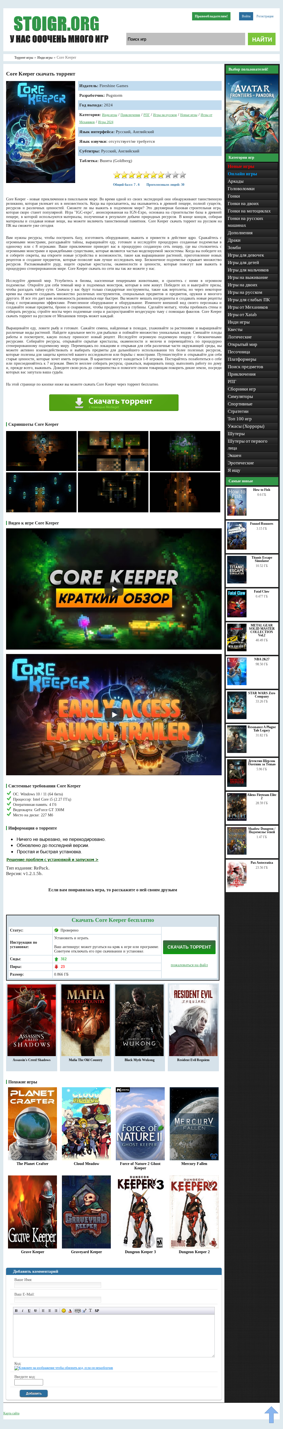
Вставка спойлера (97, 1310)
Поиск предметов (245, 366)
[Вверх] (271, 1414)
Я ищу (234, 470)
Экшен (234, 455)
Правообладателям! (211, 16)
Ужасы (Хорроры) (246, 426)
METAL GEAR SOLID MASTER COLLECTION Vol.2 (262, 630)
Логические (240, 337)
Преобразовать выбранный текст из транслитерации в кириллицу (90, 1310)
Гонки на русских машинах (245, 222)
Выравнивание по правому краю (56, 1310)
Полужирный (16, 1310)
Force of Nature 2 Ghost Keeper (140, 1166)
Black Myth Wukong (139, 1060)
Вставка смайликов (64, 1310)
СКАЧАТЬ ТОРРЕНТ (189, 947)
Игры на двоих (243, 284)
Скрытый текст (78, 1310)
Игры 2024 (105, 122)
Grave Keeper (32, 1252)
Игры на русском (165, 115)
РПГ (146, 115)
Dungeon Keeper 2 (194, 1252)
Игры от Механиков (248, 307)
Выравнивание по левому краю (43, 1310)
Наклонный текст (23, 1310)
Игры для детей (243, 262)
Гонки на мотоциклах (249, 211)
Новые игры (188, 115)
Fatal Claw (261, 591)
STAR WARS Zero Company (261, 694)
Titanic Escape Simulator (261, 559)
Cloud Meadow (86, 1164)
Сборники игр (242, 389)
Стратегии (238, 411)
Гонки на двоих (243, 203)
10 (182, 175)
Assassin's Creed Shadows (32, 1060)
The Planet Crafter (32, 1164)
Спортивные (240, 404)
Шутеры (236, 433)
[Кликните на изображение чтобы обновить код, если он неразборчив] (63, 1368)
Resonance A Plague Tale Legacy (262, 728)
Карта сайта (11, 1413)
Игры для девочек (246, 255)
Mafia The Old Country (86, 1060)
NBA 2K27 (261, 659)
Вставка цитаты (84, 1310)
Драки (234, 240)
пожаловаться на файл (189, 965)
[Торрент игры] (58, 50)
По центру (49, 1310)
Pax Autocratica (262, 863)
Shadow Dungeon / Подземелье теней (261, 830)
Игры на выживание (248, 277)
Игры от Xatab (242, 314)
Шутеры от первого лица (248, 444)
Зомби (234, 247)
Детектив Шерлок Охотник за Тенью (262, 762)
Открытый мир (242, 344)
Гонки (234, 196)
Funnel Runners (261, 524)
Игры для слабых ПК (249, 299)
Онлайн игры (242, 173)
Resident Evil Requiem (193, 1060)
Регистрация (265, 16)
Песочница (239, 351)
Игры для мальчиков (248, 270)
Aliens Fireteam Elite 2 (261, 796)
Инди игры (109, 115)
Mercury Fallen (194, 1164)
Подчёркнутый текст (29, 1310)
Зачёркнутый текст (35, 1310)
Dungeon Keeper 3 (140, 1252)
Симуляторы (240, 396)
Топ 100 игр (240, 418)
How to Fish (261, 490)
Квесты (235, 329)
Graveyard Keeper (86, 1252)
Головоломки (241, 188)
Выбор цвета (70, 1310)
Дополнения (240, 232)
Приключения (130, 115)
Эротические (241, 462)
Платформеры (242, 359)
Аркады (235, 181)
